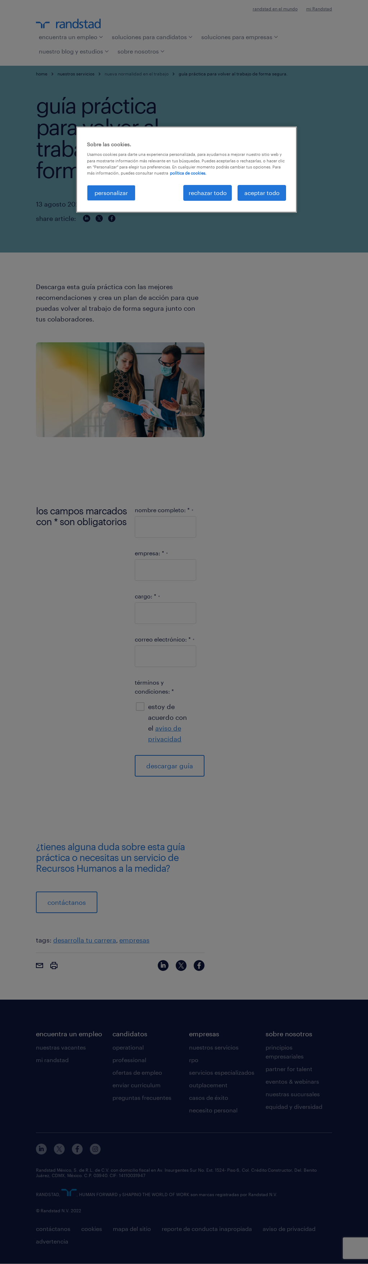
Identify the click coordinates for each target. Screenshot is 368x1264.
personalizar (111, 192)
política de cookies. (188, 173)
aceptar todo (262, 192)
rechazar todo (208, 192)
